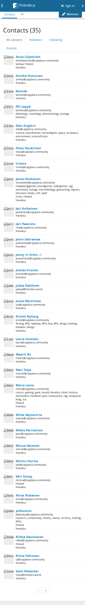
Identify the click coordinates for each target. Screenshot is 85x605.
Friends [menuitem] (11, 48)
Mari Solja (23, 370)
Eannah (21, 91)
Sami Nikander (27, 571)
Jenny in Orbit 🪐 (29, 255)
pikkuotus (23, 511)
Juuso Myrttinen (28, 301)
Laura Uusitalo (27, 339)
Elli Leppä (23, 106)
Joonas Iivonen (27, 270)
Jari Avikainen (27, 208)
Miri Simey (24, 476)
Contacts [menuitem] (9, 14)
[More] (22, 14)
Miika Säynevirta (29, 415)
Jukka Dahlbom (27, 285)
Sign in (69, 6)
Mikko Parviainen (29, 430)
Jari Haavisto (25, 224)
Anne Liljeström (28, 57)
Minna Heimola (27, 445)
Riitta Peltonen (27, 556)
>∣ (45, 590)
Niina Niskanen (28, 495)
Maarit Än (23, 354)
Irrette (21, 163)
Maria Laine (25, 385)
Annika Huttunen (29, 76)
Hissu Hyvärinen (28, 148)
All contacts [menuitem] (14, 40)
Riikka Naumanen (30, 537)
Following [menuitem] (55, 40)
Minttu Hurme (27, 461)
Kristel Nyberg (27, 316)
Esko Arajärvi (26, 126)
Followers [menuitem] (35, 40)
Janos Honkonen (28, 179)
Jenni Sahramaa (28, 239)
